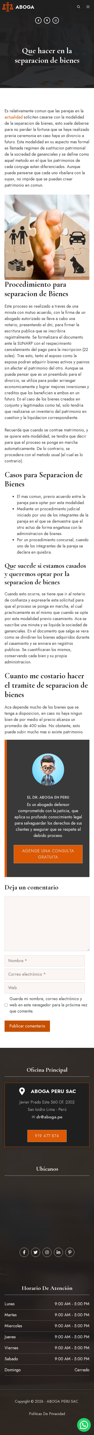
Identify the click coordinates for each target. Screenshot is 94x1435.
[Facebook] (38, 20)
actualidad (14, 117)
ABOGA (25, 7)
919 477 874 (47, 1136)
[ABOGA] (7, 7)
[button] (78, 7)
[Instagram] (47, 20)
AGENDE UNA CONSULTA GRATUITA (48, 854)
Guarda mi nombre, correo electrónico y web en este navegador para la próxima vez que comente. (48, 1005)
